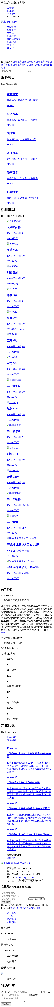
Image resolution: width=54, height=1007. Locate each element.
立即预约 (6, 902)
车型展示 (11, 30)
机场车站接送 (14, 39)
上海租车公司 (29, 61)
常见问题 (11, 740)
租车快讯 (11, 42)
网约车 (10, 33)
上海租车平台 (43, 61)
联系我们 (11, 11)
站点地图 (11, 14)
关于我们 (11, 8)
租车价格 (11, 36)
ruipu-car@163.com (25, 877)
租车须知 (11, 737)
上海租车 (17, 61)
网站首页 (11, 27)
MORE (4, 632)
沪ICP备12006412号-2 (21, 908)
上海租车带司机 (21, 64)
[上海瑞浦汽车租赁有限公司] (16, 863)
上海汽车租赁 (36, 64)
